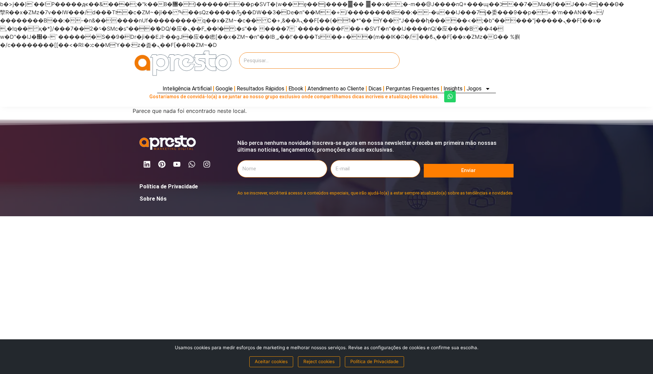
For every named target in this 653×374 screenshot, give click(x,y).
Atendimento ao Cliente (335, 88)
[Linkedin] (146, 164)
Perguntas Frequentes (412, 88)
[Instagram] (206, 164)
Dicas (375, 88)
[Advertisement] (459, 63)
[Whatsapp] (450, 96)
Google (224, 88)
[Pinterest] (161, 164)
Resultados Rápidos (260, 88)
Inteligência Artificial (187, 88)
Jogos (474, 88)
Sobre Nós (153, 199)
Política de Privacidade (168, 186)
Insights (453, 88)
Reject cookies (319, 361)
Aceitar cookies (271, 361)
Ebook (295, 88)
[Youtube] (176, 164)
